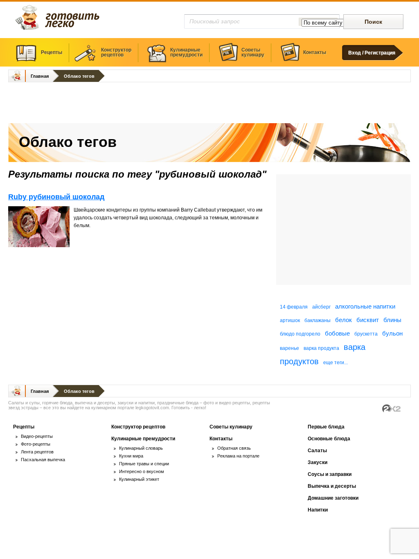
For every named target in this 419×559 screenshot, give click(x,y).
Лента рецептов (37, 451)
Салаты (317, 450)
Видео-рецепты (37, 436)
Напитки (318, 510)
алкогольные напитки (365, 306)
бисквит (367, 319)
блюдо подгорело (300, 334)
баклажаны (317, 320)
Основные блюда (329, 439)
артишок (290, 320)
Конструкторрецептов (116, 52)
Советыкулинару (252, 52)
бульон (392, 333)
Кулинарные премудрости (143, 439)
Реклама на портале (238, 455)
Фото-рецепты (35, 444)
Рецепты (51, 52)
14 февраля (294, 307)
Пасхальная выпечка (43, 459)
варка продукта (321, 348)
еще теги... (335, 362)
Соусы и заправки (329, 474)
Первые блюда (326, 427)
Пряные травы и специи (144, 463)
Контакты (314, 52)
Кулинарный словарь (141, 448)
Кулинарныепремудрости (186, 52)
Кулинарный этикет (139, 479)
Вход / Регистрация (371, 53)
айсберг (321, 307)
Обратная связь (234, 448)
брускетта (366, 334)
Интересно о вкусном (141, 471)
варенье (289, 348)
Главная (40, 76)
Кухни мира (131, 455)
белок (343, 319)
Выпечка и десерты (332, 486)
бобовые (337, 333)
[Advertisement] (209, 103)
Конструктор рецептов (138, 427)
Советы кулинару (231, 427)
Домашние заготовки (333, 498)
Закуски (317, 462)
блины (392, 319)
